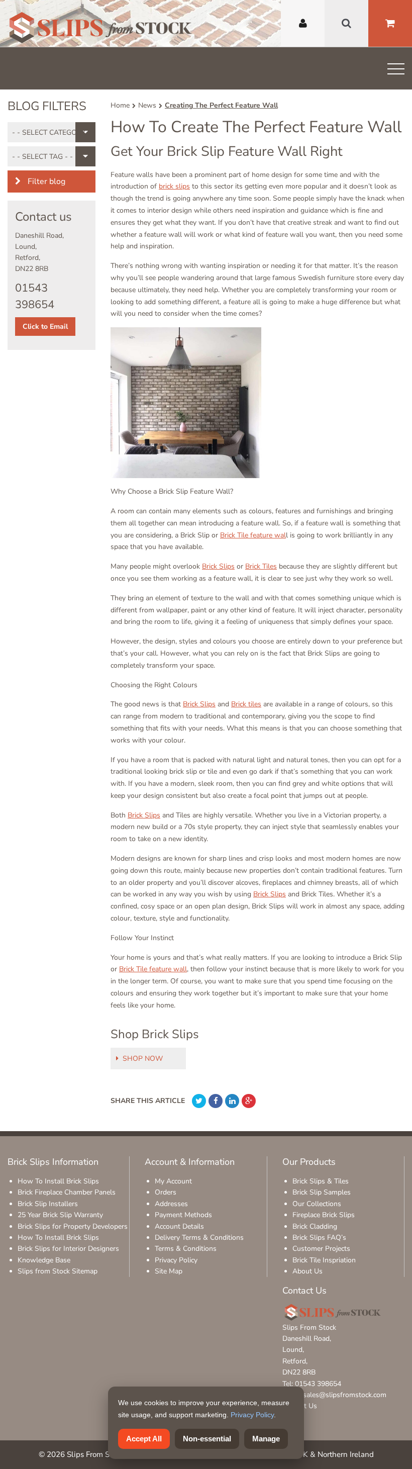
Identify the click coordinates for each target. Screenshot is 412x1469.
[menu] (395, 70)
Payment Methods (183, 1215)
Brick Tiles (261, 566)
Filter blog (45, 181)
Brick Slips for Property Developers (73, 1226)
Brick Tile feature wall (153, 969)
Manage (266, 1438)
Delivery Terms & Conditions (199, 1237)
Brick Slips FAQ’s (319, 1237)
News (147, 105)
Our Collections (316, 1204)
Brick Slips (218, 566)
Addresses (171, 1204)
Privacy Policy (176, 1260)
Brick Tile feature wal (253, 535)
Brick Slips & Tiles (320, 1181)
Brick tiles (246, 704)
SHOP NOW (143, 1058)
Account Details (179, 1226)
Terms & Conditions (186, 1248)
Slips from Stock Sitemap (57, 1271)
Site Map (168, 1271)
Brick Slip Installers (48, 1204)
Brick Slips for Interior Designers (68, 1248)
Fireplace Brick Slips (323, 1215)
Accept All (144, 1438)
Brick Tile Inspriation (324, 1260)
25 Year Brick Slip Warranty (60, 1215)
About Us (307, 1271)
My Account (173, 1181)
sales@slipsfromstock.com (344, 1395)
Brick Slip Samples (321, 1192)
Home (120, 105)
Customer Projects (321, 1248)
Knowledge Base (44, 1260)
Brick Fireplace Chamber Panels (67, 1192)
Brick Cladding (314, 1226)
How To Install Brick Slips (58, 1181)
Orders (165, 1192)
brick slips (174, 186)
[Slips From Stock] (100, 29)
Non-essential (207, 1438)
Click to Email (45, 326)
